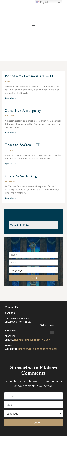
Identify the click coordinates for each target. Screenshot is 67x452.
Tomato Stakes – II (22, 144)
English (43, 2)
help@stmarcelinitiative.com (32, 339)
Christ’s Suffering (21, 176)
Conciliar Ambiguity (23, 110)
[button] (33, 26)
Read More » (10, 98)
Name (12, 250)
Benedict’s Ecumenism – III (30, 75)
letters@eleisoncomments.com (37, 348)
